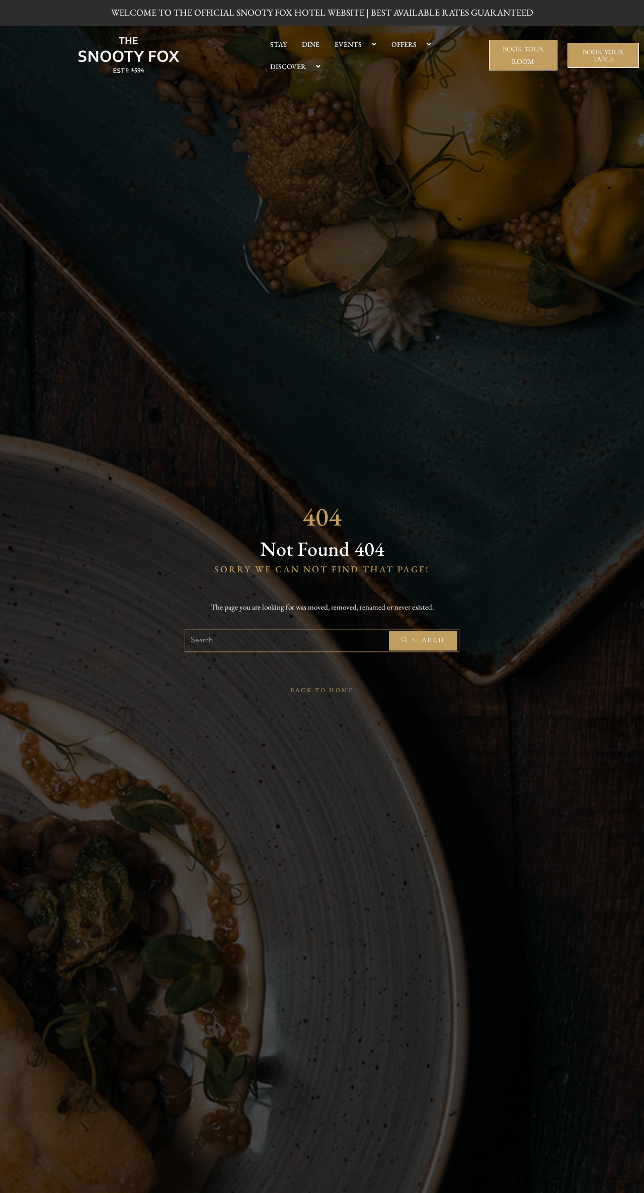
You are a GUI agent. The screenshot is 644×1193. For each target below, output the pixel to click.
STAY (278, 44)
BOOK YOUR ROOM (523, 55)
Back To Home (322, 691)
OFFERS (404, 44)
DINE (310, 44)
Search (427, 640)
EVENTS (348, 44)
